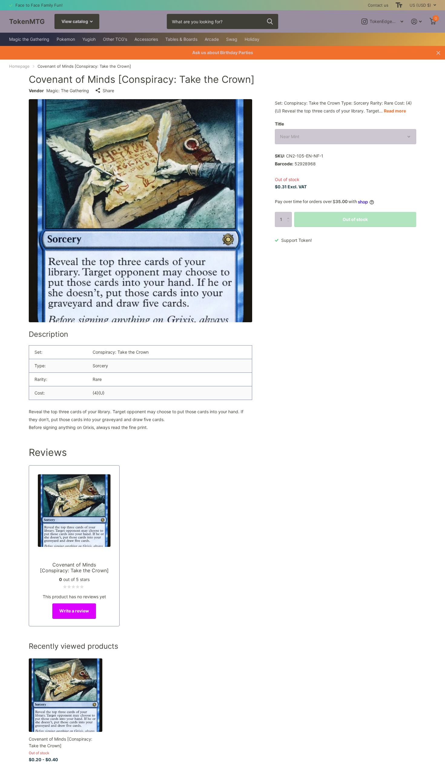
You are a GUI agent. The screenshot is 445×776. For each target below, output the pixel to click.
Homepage (19, 66)
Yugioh (89, 39)
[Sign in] (416, 21)
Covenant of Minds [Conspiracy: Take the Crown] (60, 742)
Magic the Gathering (29, 39)
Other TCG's (115, 39)
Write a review (74, 610)
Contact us (378, 5)
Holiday (252, 39)
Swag (231, 39)
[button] (289, 214)
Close (438, 53)
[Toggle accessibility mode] (399, 5)
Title (279, 123)
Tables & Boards (181, 39)
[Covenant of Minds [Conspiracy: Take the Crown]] (65, 695)
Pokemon (66, 39)
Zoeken (270, 21)
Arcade (212, 39)
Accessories (146, 39)
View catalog (75, 21)
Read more (395, 110)
